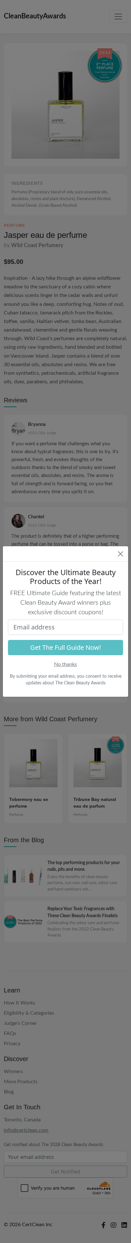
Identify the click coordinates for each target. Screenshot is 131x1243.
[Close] (120, 554)
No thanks (65, 664)
